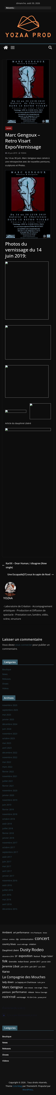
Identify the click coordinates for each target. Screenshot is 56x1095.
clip (17, 939)
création (32, 944)
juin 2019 (6, 804)
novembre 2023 (9, 733)
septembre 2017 (10, 852)
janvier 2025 (8, 719)
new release (28, 988)
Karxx (6, 971)
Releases (6, 679)
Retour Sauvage (41, 992)
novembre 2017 (9, 842)
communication (26, 939)
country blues (9, 944)
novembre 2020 (9, 790)
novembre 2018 (9, 814)
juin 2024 (6, 729)
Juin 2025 (41, 967)
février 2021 (8, 785)
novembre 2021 (9, 776)
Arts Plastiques (36, 933)
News (5, 674)
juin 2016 (6, 894)
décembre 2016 (8, 956)
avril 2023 (7, 747)
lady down (8, 982)
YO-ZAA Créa (31, 997)
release (31, 992)
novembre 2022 (9, 757)
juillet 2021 (7, 781)
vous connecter (23, 644)
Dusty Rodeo (32, 949)
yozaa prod (42, 997)
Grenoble (13, 961)
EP (16, 956)
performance (19, 992)
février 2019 (8, 809)
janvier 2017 (8, 875)
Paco (46, 987)
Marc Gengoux (12, 987)
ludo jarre (41, 982)
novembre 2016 (9, 880)
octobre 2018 (8, 819)
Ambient (7, 932)
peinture (6, 992)
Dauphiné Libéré (10, 950)
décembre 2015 (9, 909)
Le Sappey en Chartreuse (25, 982)
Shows (8, 128)
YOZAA (23, 153)
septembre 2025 (10, 710)
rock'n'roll (8, 997)
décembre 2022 (9, 752)
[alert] (28, 1015)
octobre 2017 (8, 847)
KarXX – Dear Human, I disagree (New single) (26, 565)
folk (4, 961)
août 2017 (7, 856)
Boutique (6, 669)
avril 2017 (7, 871)
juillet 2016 (7, 890)
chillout (5, 939)
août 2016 (7, 885)
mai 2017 (6, 866)
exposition (25, 956)
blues (45, 933)
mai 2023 (6, 743)
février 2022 (8, 771)
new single (38, 988)
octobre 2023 (8, 738)
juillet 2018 (7, 828)
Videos (5, 688)
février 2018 (8, 833)
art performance (21, 932)
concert (42, 938)
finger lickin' (47, 956)
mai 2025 (6, 714)
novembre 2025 (9, 705)
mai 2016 (6, 899)
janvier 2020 (8, 795)
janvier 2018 (8, 838)
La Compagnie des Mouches (23, 977)
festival (37, 956)
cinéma (12, 939)
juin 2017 (6, 861)
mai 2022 (6, 762)
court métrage (22, 944)
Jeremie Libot (10, 966)
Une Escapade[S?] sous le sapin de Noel (28, 574)
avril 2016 (7, 904)
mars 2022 (7, 766)
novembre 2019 (9, 800)
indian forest (23, 961)
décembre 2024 (9, 724)
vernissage (21, 997)
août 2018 (7, 823)
